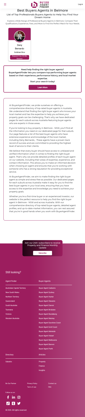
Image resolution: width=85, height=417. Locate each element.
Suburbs (9, 362)
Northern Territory (12, 297)
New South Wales (12, 292)
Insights (42, 370)
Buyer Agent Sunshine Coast (50, 323)
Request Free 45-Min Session (19, 57)
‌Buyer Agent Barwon (46, 344)
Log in (80, 4)
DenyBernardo (19, 47)
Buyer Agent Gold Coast (48, 327)
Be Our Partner (11, 383)
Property (42, 362)
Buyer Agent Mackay (47, 318)
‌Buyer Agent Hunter (46, 297)
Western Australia (12, 318)
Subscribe (42, 253)
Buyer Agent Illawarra (47, 301)
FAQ (49, 387)
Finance (42, 366)
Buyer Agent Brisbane (47, 310)
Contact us (52, 383)
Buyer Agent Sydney (46, 292)
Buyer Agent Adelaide (47, 331)
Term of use (31, 387)
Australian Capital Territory (16, 288)
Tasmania (9, 310)
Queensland (10, 301)
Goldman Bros (19, 52)
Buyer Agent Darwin (46, 305)
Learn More (42, 87)
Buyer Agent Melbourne (48, 340)
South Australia (11, 305)
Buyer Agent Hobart (46, 336)
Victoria (8, 314)
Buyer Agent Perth (46, 349)
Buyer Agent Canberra (47, 288)
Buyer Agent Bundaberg (48, 314)
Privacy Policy (32, 383)
